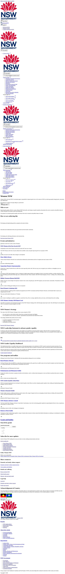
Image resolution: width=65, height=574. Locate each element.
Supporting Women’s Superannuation (10, 266)
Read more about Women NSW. (7, 238)
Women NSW (20, 518)
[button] (4, 430)
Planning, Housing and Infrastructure (10, 551)
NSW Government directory (8, 538)
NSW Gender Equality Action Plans (10, 380)
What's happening (7, 170)
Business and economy (10, 130)
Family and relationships (10, 85)
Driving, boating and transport (12, 80)
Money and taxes (9, 135)
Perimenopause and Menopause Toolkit (11, 370)
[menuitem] (6, 27)
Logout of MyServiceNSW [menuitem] (8, 29)
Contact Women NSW (7, 444)
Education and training (10, 82)
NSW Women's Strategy (8, 445)
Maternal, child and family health (7, 476)
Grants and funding (9, 86)
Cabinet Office (6, 543)
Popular (3, 521)
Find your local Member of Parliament (10, 562)
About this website (5, 530)
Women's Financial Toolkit (7, 390)
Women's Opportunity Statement (9, 446)
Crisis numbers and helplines (6, 467)
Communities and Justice (8, 545)
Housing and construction (11, 88)
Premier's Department (7, 552)
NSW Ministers (6, 561)
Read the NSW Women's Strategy (7, 325)
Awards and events (7, 447)
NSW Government (5, 558)
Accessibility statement (7, 533)
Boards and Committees (8, 564)
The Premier (5, 560)
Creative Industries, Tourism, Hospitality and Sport (13, 546)
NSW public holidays (10, 175)
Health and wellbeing (10, 87)
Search (14, 426)
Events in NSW (9, 173)
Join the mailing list (4, 441)
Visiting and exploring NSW (11, 174)
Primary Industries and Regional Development (12, 553)
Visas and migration (10, 93)
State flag (5, 527)
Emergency (8, 83)
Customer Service (6, 547)
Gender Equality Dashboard (6, 352)
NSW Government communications (10, 567)
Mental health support (5, 474)
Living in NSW (7, 77)
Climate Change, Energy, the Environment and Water (13, 544)
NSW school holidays (10, 176)
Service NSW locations (7, 525)
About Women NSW (7, 443)
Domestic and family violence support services (10, 464)
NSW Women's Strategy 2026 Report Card (12, 300)
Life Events (8, 91)
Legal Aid (3, 481)
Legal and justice (9, 90)
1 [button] (3, 431)
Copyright (5, 534)
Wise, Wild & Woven (6, 257)
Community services (10, 79)
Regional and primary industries (12, 92)
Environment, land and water (11, 84)
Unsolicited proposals (7, 568)
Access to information (7, 532)
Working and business (8, 128)
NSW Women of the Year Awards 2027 (11, 246)
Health (4, 549)
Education (5, 548)
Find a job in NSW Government (9, 565)
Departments (4, 540)
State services (5, 526)
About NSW (8, 171)
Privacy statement (6, 537)
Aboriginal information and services (13, 78)
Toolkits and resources (7, 449)
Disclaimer (5, 535)
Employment (8, 133)
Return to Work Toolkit (7, 410)
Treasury (5, 555)
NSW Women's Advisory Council (9, 400)
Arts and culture (9, 172)
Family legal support (5, 485)
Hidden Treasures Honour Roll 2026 (10, 278)
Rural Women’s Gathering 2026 (9, 288)
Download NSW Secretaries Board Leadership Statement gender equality (19, 340)
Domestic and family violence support (8, 483)
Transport (5, 554)
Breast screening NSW (5, 471)
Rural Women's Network (7, 360)
